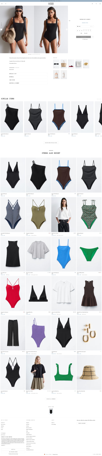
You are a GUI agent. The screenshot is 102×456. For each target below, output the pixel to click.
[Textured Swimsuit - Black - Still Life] (12, 175)
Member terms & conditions (30, 439)
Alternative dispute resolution (31, 436)
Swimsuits (1, 24)
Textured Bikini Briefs (80, 272)
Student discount (29, 434)
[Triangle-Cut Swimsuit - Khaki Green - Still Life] (38, 214)
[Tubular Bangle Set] (86, 63)
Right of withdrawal (29, 429)
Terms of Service (28, 446)
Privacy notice (28, 444)
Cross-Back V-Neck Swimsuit (5, 233)
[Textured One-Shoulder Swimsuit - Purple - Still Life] (38, 332)
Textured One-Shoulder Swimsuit (31, 351)
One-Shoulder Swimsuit (30, 193)
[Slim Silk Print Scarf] (78, 63)
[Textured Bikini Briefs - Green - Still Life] (89, 254)
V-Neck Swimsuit (54, 351)
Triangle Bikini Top (29, 312)
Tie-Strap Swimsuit (80, 233)
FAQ (27, 431)
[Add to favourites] (93, 37)
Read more (3, 445)
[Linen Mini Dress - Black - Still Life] (12, 254)
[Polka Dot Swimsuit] (35, 117)
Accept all (13, 449)
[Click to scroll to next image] (100, 99)
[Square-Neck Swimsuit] (59, 117)
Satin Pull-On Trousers (4, 351)
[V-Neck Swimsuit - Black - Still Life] (63, 332)
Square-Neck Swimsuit (55, 193)
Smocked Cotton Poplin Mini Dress (82, 312)
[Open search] (6, 4)
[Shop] (2, 4)
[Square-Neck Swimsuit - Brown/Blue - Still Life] (63, 175)
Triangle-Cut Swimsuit (30, 233)
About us (53, 422)
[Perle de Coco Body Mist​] (64, 74)
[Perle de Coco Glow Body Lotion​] (56, 74)
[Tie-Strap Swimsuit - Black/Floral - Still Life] (89, 214)
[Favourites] (96, 4)
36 (81, 30)
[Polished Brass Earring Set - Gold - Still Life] (89, 332)
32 (77, 30)
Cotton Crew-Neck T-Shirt (56, 312)
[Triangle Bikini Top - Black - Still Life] (38, 293)
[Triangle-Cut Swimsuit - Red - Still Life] (12, 293)
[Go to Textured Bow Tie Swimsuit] (51, 411)
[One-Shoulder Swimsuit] (12, 117)
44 (90, 30)
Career (2, 427)
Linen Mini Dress (3, 272)
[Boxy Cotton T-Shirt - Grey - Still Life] (38, 254)
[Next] (67, 29)
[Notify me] (54, 67)
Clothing (1, 35)
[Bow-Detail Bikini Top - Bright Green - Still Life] (63, 372)
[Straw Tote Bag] (64, 63)
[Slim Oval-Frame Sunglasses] (56, 63)
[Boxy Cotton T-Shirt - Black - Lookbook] (38, 372)
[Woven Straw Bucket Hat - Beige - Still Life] (89, 372)
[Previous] (1, 29)
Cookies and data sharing (30, 441)
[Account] (92, 4)
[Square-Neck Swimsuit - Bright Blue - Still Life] (63, 254)
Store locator (3, 424)
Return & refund (28, 427)
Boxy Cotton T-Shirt (55, 233)
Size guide (85, 33)
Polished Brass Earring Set (81, 351)
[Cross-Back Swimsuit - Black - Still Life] (12, 372)
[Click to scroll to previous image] (98, 99)
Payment (27, 422)
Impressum (28, 448)
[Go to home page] (51, 4)
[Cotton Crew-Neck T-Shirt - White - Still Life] (63, 293)
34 (79, 30)
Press (2, 429)
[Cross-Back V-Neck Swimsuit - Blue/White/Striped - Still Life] (12, 214)
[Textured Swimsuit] (82, 117)
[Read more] (61, 0)
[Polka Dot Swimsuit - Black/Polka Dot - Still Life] (89, 175)
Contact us (3, 422)
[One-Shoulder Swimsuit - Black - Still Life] (38, 175)
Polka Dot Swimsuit (80, 193)
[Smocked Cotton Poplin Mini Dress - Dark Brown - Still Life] (89, 293)
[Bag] (100, 4)
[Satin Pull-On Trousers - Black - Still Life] (12, 332)
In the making (54, 424)
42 (88, 30)
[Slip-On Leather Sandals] (71, 63)
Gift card (27, 424)
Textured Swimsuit (4, 193)
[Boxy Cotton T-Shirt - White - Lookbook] (63, 214)
